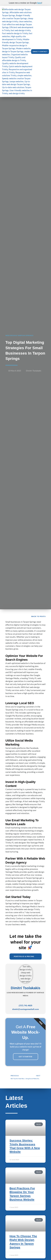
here (39, 3)
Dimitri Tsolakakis (25, 988)
